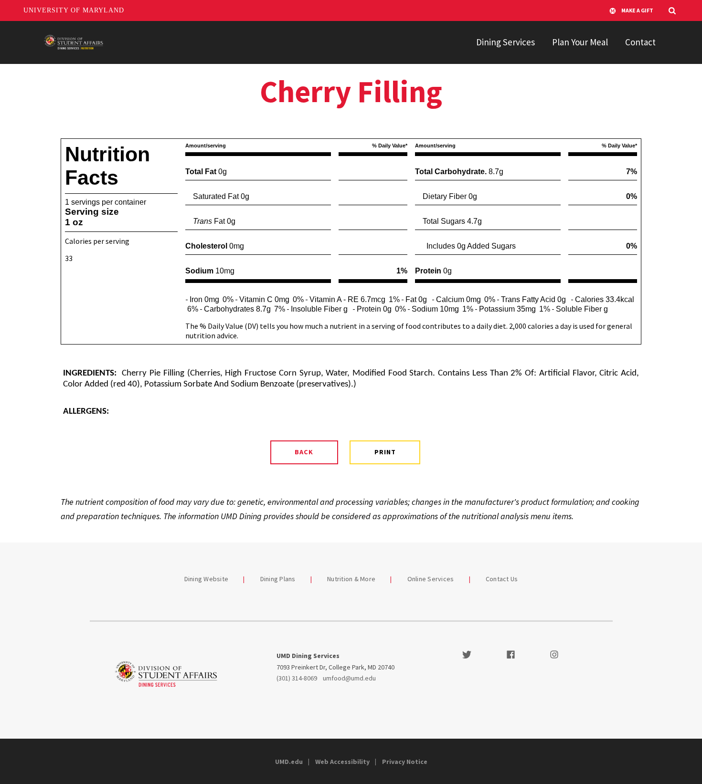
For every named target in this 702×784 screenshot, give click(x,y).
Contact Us (502, 579)
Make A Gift (637, 10)
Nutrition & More (351, 579)
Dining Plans (278, 579)
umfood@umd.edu (349, 678)
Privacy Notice (404, 761)
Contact (640, 42)
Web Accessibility (342, 761)
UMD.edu (289, 761)
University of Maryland (73, 10)
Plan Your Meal (580, 42)
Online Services (430, 579)
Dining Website (206, 579)
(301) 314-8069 (297, 678)
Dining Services (505, 42)
